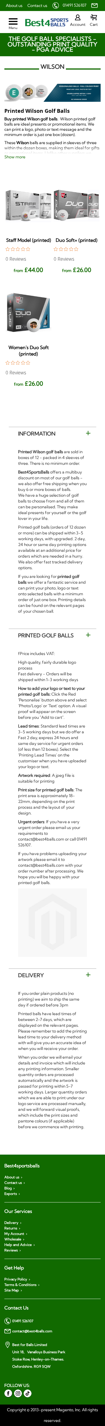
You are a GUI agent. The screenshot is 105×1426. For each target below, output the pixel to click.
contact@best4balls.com (32, 1331)
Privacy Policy (15, 1279)
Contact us (37, 5)
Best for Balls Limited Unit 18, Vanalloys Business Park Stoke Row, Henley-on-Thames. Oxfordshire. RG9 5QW (38, 1355)
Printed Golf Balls (46, 635)
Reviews (11, 1250)
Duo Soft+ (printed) (76, 240)
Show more (14, 156)
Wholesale (12, 1239)
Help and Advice (18, 1245)
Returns (10, 1228)
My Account (14, 1234)
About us (14, 5)
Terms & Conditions (20, 1285)
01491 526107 (74, 5)
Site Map (11, 1290)
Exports (10, 1194)
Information (36, 433)
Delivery (31, 975)
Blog (8, 1188)
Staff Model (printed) (28, 240)
